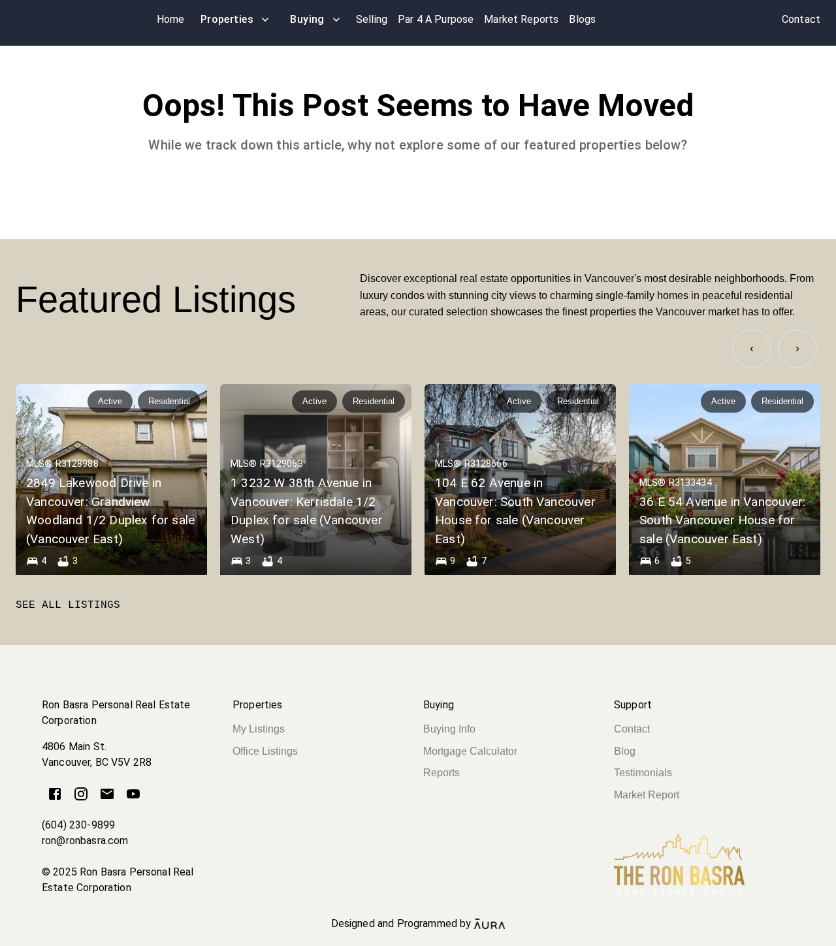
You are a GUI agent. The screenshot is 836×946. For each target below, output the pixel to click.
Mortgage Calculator (470, 751)
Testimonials (643, 772)
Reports (441, 772)
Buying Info (449, 728)
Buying (307, 19)
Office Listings (265, 751)
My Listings (259, 728)
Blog (624, 751)
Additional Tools (418, 939)
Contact (632, 728)
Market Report (646, 794)
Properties (227, 19)
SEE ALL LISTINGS (68, 605)
